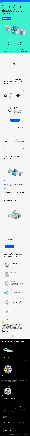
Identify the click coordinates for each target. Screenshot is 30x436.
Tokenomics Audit (5, 415)
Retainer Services (11, 411)
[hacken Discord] (7, 430)
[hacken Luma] (10, 430)
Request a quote (14, 120)
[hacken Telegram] (5, 430)
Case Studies (21, 409)
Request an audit (5, 18)
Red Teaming (4, 418)
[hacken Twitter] (3, 430)
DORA (15, 410)
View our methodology (20, 192)
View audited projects (8, 192)
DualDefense (10, 410)
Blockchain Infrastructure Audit (5, 411)
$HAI (25, 409)
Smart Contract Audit (5, 409)
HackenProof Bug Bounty (11, 414)
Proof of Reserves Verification (5, 417)
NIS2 (14, 411)
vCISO (15, 415)
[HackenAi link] (5, 434)
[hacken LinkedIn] (8, 430)
